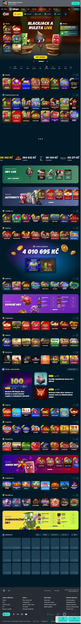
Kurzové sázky (42, 9)
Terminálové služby (49, 602)
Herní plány (56, 590)
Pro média (25, 607)
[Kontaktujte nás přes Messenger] (18, 614)
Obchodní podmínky (71, 604)
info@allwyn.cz (44, 621)
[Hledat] (69, 9)
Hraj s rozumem (47, 590)
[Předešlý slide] (34, 61)
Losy (28, 9)
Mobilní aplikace (48, 607)
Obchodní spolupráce (28, 609)
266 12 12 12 (36, 621)
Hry (50, 9)
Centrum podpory (70, 600)
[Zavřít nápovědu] (55, 619)
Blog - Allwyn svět (27, 600)
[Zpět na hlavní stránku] (14, 9)
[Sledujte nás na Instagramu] (22, 614)
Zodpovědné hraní (70, 602)
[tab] (36, 61)
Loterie (23, 9)
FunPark (34, 9)
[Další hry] (77, 75)
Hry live (55, 9)
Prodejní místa (70, 609)
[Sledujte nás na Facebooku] (14, 614)
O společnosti (26, 602)
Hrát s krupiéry (13, 178)
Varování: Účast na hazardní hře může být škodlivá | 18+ (71, 590)
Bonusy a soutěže (7, 609)
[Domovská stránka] (4, 590)
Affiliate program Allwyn (50, 604)
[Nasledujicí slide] (47, 61)
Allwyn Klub (47, 600)
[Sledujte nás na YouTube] (26, 614)
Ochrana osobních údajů (72, 607)
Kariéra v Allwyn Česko (28, 604)
